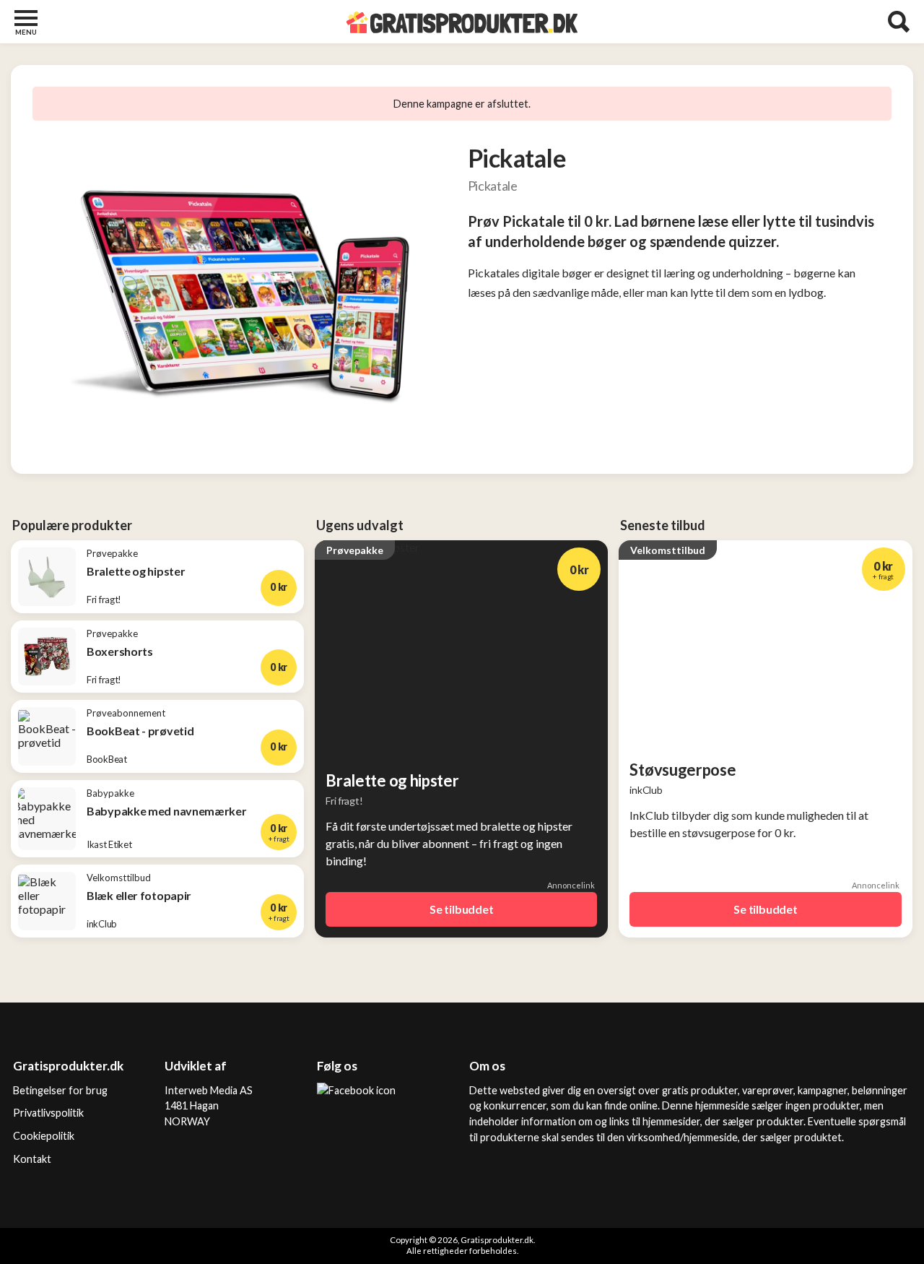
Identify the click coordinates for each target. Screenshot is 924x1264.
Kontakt (32, 1159)
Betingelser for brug (60, 1090)
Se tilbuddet (462, 909)
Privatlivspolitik (48, 1113)
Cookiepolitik (43, 1136)
